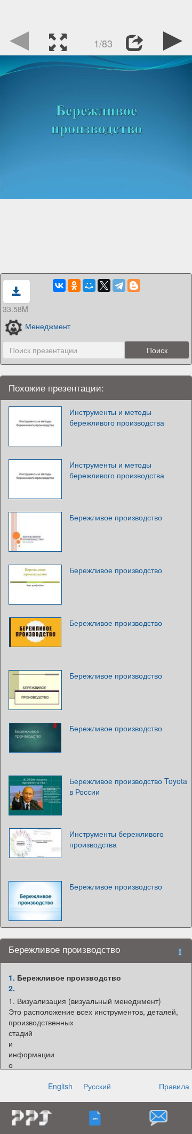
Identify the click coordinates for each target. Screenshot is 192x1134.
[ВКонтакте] (59, 285)
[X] (104, 285)
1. (12, 977)
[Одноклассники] (74, 285)
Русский (97, 1086)
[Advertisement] (96, 13)
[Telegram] (119, 285)
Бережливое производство (115, 517)
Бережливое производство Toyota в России (128, 786)
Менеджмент (47, 326)
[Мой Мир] (89, 285)
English (60, 1086)
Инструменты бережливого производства (116, 839)
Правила (174, 1086)
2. (12, 988)
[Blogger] (133, 285)
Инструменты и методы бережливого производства (116, 417)
